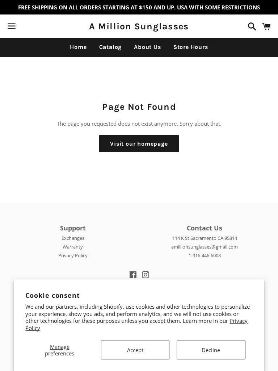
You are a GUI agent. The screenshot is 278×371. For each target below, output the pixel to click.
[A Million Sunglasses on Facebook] (24, 27)
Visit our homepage (139, 143)
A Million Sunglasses (139, 26)
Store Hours (190, 46)
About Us (147, 46)
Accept (135, 350)
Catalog (110, 46)
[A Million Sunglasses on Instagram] (37, 27)
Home (78, 46)
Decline (211, 350)
